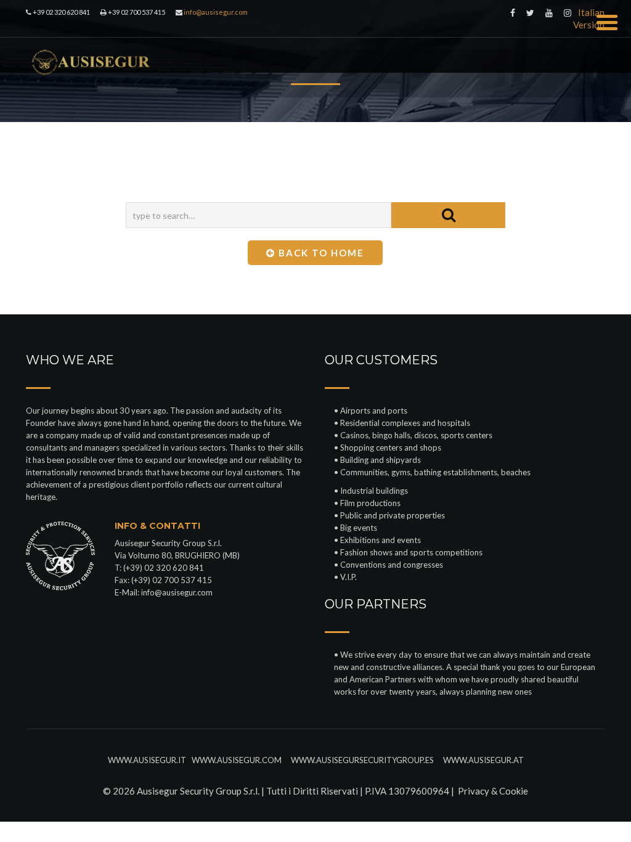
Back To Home (319, 252)
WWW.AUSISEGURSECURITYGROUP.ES (365, 760)
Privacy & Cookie (493, 790)
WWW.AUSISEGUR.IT (147, 760)
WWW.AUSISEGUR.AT (482, 760)
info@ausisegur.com (177, 592)
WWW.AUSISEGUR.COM (237, 760)
